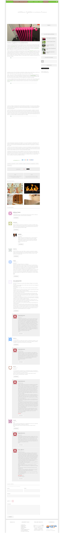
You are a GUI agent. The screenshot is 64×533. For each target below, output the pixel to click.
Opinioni (46, 1)
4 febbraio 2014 (20, 350)
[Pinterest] (29, 160)
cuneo (17, 163)
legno (40, 526)
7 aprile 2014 (15, 421)
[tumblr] (31, 160)
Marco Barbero (20, 475)
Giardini (36, 1)
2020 (37, 525)
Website (8, 493)
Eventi (40, 1)
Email (25, 488)
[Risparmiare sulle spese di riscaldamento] (23, 64)
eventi (39, 527)
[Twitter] (24, 160)
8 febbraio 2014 (15, 367)
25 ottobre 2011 (15, 213)
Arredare (30, 1)
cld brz (20, 234)
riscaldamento (33, 163)
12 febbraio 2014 (20, 382)
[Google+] (26, 160)
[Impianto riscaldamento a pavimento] (23, 129)
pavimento (28, 163)
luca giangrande (17, 280)
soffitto (37, 163)
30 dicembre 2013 (15, 339)
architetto (40, 525)
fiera (38, 526)
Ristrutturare (23, 1)
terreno (36, 526)
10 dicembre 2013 (20, 316)
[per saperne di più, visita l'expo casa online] (51, 528)
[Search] (57, 2)
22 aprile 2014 (20, 434)
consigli (35, 527)
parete (24, 163)
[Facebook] (22, 160)
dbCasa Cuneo (17, 212)
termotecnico (9, 165)
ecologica (41, 527)
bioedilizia (41, 528)
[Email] (33, 160)
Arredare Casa (23, 526)
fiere (36, 525)
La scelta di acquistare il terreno (50, 41)
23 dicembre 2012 (20, 235)
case (34, 526)
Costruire (16, 1)
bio (42, 527)
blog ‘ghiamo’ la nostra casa (25, 531)
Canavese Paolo (31, 50)
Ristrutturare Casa (23, 525)
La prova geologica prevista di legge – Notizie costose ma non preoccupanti (31, 176)
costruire (42, 526)
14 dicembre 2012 (15, 223)
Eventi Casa (22, 528)
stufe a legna (13, 46)
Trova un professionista (24, 530)
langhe (35, 525)
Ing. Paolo (19, 413)
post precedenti (33, 75)
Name (8, 488)
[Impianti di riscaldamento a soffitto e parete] (23, 94)
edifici (36, 527)
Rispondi (16, 217)
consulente (13, 163)
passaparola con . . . (17, 160)
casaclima (9, 163)
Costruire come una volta (32, 203)
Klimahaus (20, 163)
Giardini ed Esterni (23, 527)
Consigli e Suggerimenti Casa (25, 529)
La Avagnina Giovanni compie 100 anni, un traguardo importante (15, 176)
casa (42, 525)
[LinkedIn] (27, 160)
